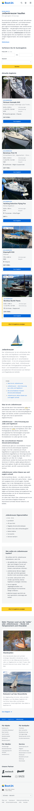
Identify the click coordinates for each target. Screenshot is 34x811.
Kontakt (25, 802)
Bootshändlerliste (6, 748)
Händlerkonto (5, 754)
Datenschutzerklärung (23, 800)
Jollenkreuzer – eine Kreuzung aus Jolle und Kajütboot (17, 387)
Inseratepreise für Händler (7, 751)
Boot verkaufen (23, 730)
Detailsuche (5, 728)
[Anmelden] (26, 2)
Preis (7, 51)
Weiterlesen (5, 42)
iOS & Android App (24, 750)
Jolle (26, 407)
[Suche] (22, 2)
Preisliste (21, 728)
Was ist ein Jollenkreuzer (15, 383)
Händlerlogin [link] (5, 746)
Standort (4, 58)
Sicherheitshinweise (11, 802)
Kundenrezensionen (24, 738)
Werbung (21, 758)
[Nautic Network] (19, 776)
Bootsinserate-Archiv (24, 736)
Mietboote (21, 754)
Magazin (21, 748)
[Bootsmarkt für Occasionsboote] (8, 3)
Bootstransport (6, 740)
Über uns (4, 800)
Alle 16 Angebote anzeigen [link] (17, 324)
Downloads (22, 760)
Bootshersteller (6, 736)
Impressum (12, 800)
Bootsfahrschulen (23, 756)
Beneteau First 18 (10, 153)
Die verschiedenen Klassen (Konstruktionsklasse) (16, 392)
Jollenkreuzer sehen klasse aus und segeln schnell (17, 396)
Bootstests (5, 738)
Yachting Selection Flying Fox (14, 203)
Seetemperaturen (23, 746)
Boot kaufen (5, 732)
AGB (3, 802)
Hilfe (20, 802)
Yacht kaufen (5, 734)
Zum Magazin (6, 711)
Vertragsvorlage (23, 734)
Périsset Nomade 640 (11, 102)
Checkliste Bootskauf (7, 730)
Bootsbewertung (23, 732)
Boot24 (4, 719)
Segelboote (6, 11)
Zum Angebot (17, 121)
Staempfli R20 (8, 252)
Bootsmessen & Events (25, 752)
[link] (17, 100)
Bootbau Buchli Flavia (12, 301)
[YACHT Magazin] (21, 771)
